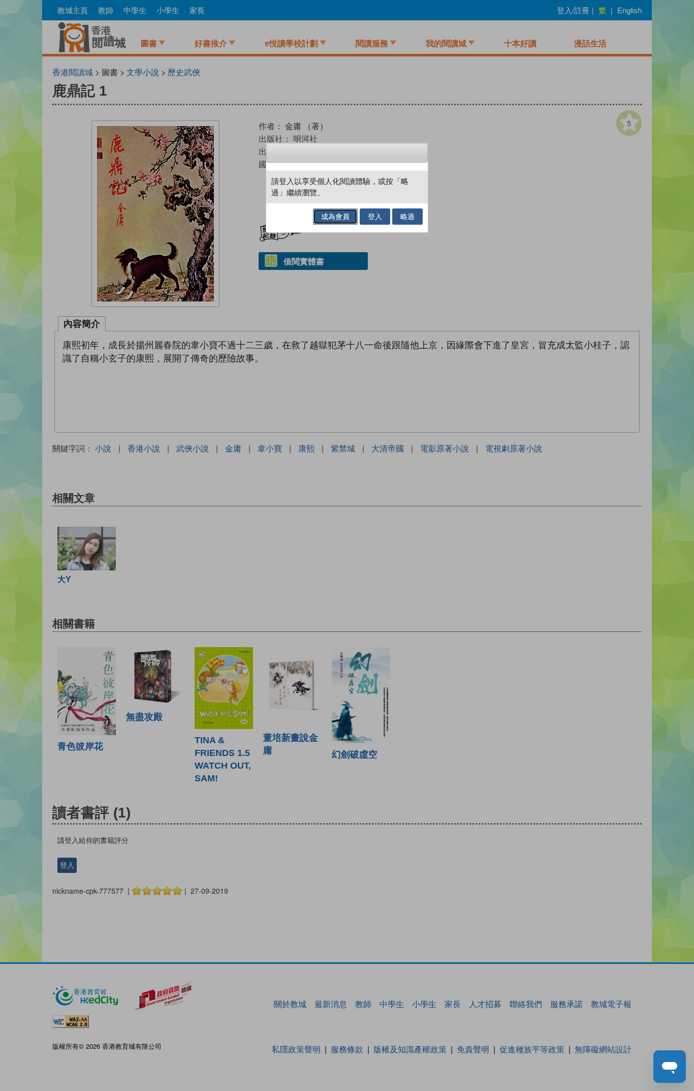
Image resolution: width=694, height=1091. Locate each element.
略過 (407, 217)
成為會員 (335, 217)
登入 (375, 217)
